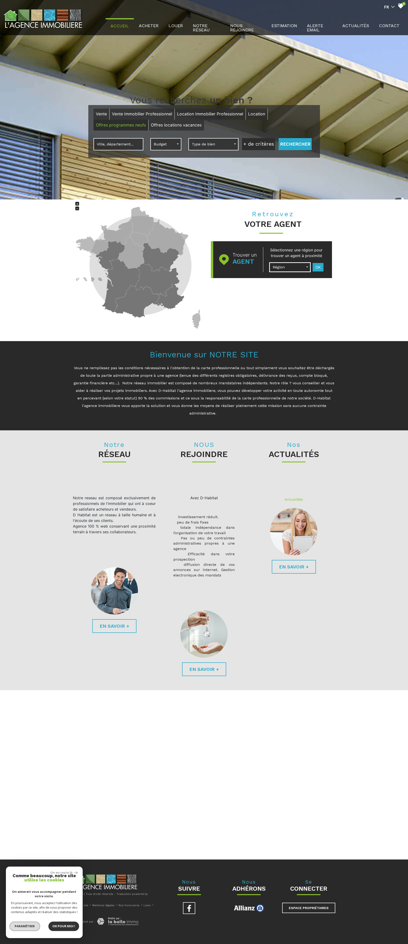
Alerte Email (315, 27)
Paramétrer (25, 926)
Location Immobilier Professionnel (210, 113)
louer (176, 25)
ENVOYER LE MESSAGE (309, 807)
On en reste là (62, 872)
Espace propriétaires (309, 908)
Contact (389, 25)
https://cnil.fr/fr (152, 840)
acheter (149, 25)
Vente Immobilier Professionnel (142, 113)
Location (256, 113)
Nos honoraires (129, 905)
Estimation (284, 25)
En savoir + (114, 626)
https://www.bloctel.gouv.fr (313, 843)
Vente (101, 113)
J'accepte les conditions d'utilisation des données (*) (208, 775)
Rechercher (295, 144)
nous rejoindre (242, 27)
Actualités (294, 499)
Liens (147, 905)
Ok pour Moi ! (63, 926)
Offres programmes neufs (121, 125)
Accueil (119, 25)
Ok (318, 267)
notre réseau (201, 27)
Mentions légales (103, 905)
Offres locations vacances (176, 125)
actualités (355, 25)
